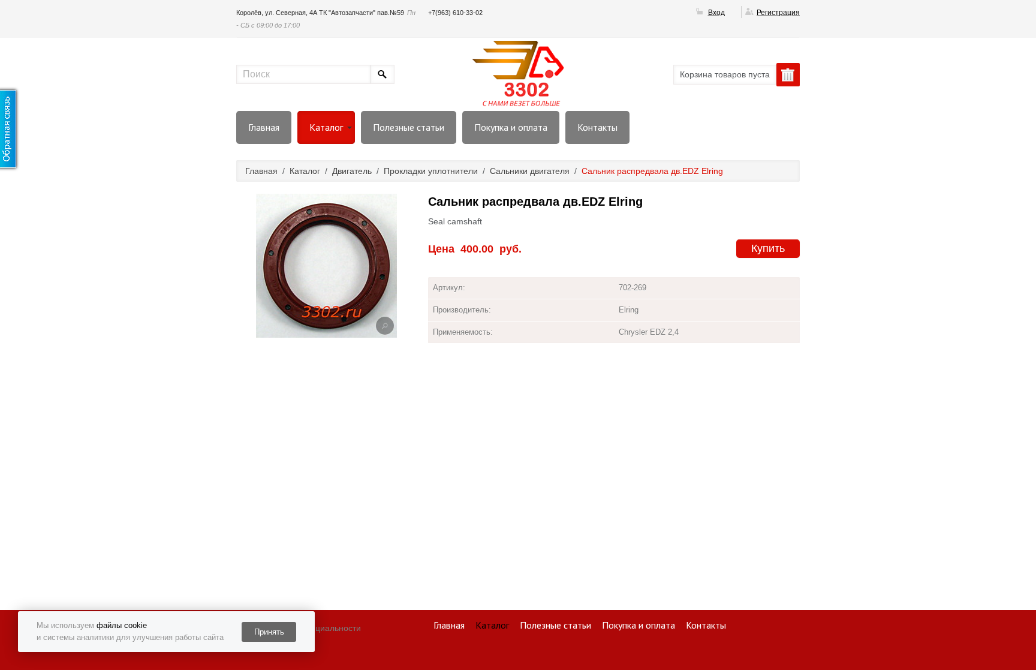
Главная (263, 127)
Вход (716, 12)
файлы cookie (122, 625)
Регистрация (778, 12)
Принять (269, 631)
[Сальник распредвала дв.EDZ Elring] (385, 326)
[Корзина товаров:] (788, 74)
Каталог (326, 127)
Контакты (597, 127)
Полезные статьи (408, 127)
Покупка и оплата (510, 127)
